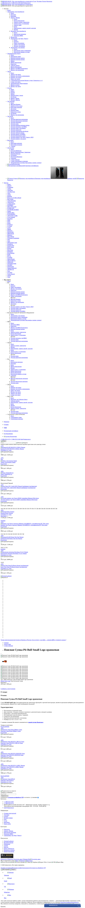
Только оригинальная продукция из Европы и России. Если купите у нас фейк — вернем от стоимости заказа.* (33, 640)
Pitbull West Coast (5, 681)
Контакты (49, 1)
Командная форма (9, 851)
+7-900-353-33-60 (15, 3)
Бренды (6, 847)
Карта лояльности (9, 848)
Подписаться (4, 795)
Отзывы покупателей (10, 813)
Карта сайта (7, 824)
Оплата (44, 1)
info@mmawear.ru (26, 3)
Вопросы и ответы (9, 850)
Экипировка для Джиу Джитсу (13, 835)
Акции (6, 845)
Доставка (39, 1)
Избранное (7, 844)
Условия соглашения (6, 868)
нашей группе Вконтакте (35, 722)
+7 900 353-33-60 (9, 801)
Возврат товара (8, 818)
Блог (5, 819)
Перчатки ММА (8, 834)
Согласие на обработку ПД (38, 868)
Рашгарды (7, 829)
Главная (6, 642)
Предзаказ (3, 516)
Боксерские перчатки (10, 832)
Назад (9, 10)
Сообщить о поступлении (8, 688)
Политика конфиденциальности (21, 868)
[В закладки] (1, 492)
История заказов (8, 842)
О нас (34, 1)
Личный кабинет (9, 841)
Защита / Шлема (8, 831)
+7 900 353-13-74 (9, 803)
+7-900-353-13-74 (5, 3)
